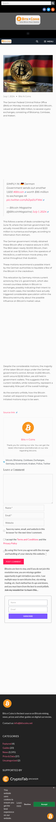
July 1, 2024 (39, 211)
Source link (9, 412)
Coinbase (28, 460)
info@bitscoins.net (23, 723)
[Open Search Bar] (37, 41)
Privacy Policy (10, 543)
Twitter (46, 463)
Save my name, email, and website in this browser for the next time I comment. (25, 531)
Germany (10, 463)
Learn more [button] (19, 804)
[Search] (53, 3)
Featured (7, 743)
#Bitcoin (18, 191)
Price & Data (9, 756)
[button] (28, 33)
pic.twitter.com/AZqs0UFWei (24, 199)
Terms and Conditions (27, 539)
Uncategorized (10, 760)
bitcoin (9, 460)
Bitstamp (18, 460)
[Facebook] (44, 9)
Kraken (31, 463)
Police (39, 463)
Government (21, 463)
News (5, 752)
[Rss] (53, 9)
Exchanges (39, 460)
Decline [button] (27, 804)
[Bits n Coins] (6, 41)
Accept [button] (44, 804)
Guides (6, 748)
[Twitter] (48, 9)
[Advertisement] (28, 149)
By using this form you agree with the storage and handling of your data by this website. (27, 552)
